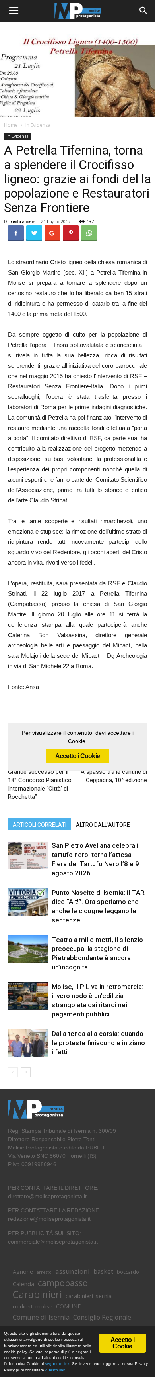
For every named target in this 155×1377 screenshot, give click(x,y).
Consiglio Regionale (102, 1317)
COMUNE (68, 1306)
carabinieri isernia (89, 1296)
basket (103, 1271)
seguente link (57, 1363)
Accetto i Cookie (77, 756)
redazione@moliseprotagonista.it (49, 1219)
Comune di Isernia (41, 1317)
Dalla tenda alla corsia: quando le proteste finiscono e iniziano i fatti (98, 1043)
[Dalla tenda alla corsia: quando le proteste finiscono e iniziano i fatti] (28, 1043)
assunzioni (72, 1271)
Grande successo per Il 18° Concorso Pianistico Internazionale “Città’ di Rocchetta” (40, 784)
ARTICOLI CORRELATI (39, 825)
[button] (144, 11)
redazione (22, 221)
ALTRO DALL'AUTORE (103, 825)
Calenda (23, 1284)
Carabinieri (37, 1294)
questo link (54, 1370)
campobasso (63, 1283)
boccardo (128, 1272)
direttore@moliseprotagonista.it (47, 1196)
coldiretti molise (32, 1306)
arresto (44, 1272)
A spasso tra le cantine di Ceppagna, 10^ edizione (114, 776)
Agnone (23, 1271)
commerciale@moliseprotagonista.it (53, 1241)
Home (11, 125)
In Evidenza (37, 125)
